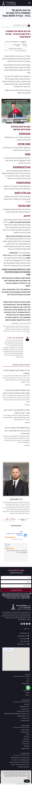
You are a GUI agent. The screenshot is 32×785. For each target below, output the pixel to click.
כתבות (27, 688)
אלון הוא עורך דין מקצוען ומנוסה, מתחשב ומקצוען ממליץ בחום (17, 551)
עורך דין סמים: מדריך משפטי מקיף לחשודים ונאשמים (16, 713)
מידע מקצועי (26, 690)
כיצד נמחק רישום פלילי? (23, 767)
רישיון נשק (26, 746)
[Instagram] (27, 624)
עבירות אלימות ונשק (24, 706)
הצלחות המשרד (25, 683)
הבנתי (26, 781)
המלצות (27, 693)
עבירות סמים (26, 739)
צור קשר (27, 695)
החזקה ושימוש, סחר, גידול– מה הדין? (20, 760)
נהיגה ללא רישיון (25, 718)
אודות (27, 681)
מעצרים (27, 734)
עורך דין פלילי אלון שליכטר (20, 25)
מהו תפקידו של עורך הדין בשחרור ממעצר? (19, 762)
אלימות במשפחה (25, 748)
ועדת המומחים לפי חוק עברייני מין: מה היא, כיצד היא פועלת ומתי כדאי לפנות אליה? (17, 430)
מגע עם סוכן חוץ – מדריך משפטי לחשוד (20, 757)
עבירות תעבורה (25, 744)
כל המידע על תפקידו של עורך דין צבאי (20, 764)
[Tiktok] (24, 624)
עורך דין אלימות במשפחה (23, 716)
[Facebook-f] (29, 624)
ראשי (28, 679)
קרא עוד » (27, 385)
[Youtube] (22, 624)
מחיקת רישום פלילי (24, 720)
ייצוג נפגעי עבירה (25, 730)
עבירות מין (26, 704)
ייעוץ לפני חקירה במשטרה (23, 711)
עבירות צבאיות (25, 741)
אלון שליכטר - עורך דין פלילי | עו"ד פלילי (14, 534)
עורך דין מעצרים (25, 709)
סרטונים (27, 686)
